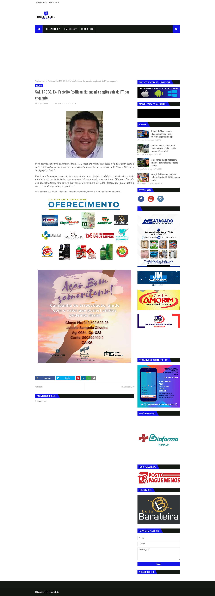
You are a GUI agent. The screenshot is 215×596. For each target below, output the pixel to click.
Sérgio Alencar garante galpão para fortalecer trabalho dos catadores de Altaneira (164, 162)
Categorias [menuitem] (69, 28)
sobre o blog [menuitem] (87, 28)
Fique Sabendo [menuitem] (51, 28)
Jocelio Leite (54, 592)
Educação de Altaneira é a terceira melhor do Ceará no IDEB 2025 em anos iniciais (165, 177)
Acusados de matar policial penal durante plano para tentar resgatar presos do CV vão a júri (163, 148)
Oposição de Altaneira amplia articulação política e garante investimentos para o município (162, 133)
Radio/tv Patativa (41, 2)
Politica (51, 81)
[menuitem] (39, 29)
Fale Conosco (54, 2)
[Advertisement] (107, 54)
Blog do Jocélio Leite (46, 103)
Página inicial (40, 81)
